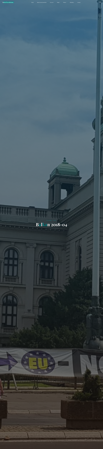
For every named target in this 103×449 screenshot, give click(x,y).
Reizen (54, 220)
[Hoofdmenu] (100, 2)
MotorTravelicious (7, 2)
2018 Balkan (49, 220)
